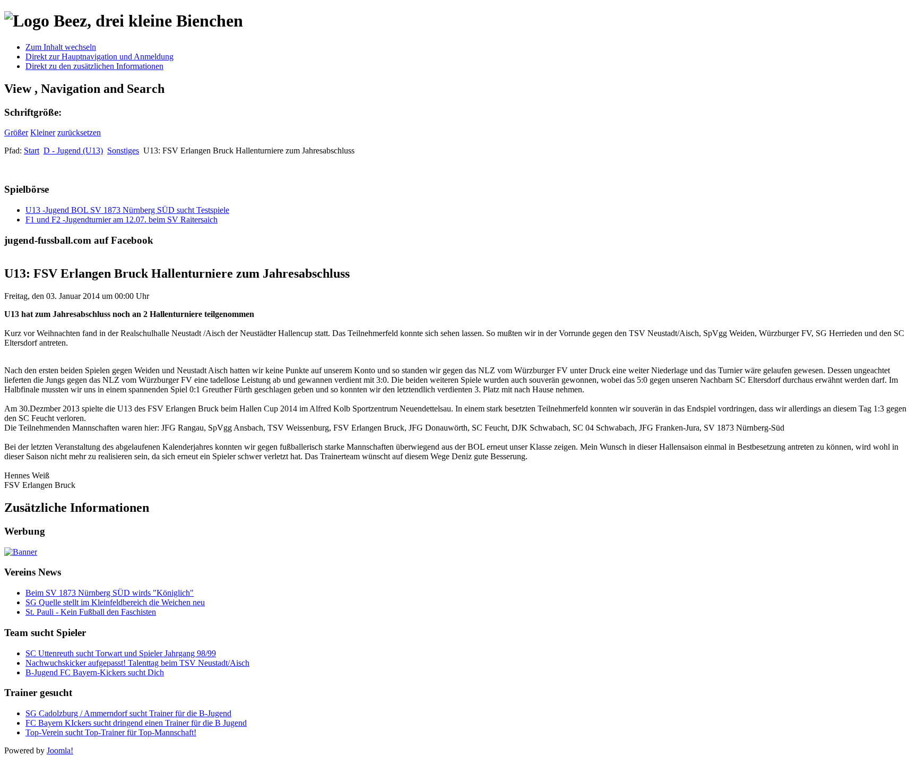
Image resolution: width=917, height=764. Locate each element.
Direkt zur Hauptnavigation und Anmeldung (99, 56)
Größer (16, 132)
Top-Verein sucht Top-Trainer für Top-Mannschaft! (110, 732)
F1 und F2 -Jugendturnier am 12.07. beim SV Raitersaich (121, 219)
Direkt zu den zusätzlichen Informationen (94, 66)
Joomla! (60, 750)
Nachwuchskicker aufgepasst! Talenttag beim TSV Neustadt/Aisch (137, 662)
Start (31, 150)
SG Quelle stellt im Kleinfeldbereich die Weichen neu (115, 602)
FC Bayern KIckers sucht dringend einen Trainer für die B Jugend (136, 722)
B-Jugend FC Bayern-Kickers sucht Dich (94, 672)
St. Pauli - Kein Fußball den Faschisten (90, 611)
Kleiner (42, 132)
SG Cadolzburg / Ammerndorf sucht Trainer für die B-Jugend (128, 713)
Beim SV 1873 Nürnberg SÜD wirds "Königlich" (109, 592)
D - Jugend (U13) (73, 150)
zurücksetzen (79, 132)
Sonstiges (123, 150)
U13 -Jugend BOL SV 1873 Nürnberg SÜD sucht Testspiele (127, 209)
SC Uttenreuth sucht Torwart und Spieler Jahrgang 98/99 (120, 653)
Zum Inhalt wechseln (60, 46)
